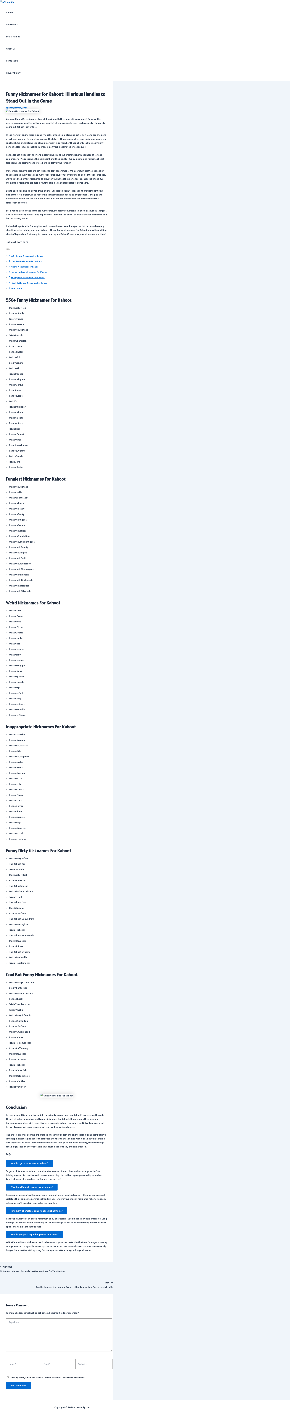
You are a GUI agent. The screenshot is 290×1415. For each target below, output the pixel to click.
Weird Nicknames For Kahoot (25, 266)
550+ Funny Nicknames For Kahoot (27, 256)
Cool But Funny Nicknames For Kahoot (29, 283)
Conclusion (16, 288)
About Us (11, 48)
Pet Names (12, 24)
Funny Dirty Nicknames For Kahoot (28, 277)
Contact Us (12, 60)
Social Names (13, 36)
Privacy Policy (13, 72)
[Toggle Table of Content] (8, 249)
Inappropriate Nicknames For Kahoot (29, 272)
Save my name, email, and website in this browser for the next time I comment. (48, 1377)
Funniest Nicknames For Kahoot (26, 261)
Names (9, 12)
